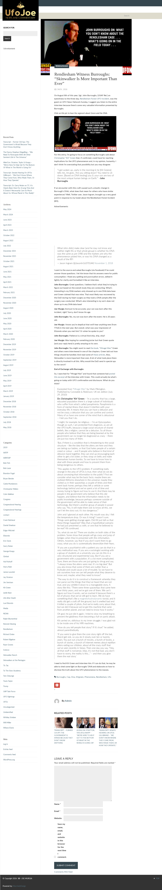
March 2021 (8, 287)
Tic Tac (6, 666)
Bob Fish (6, 463)
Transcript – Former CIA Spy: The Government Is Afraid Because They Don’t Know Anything (63, 737)
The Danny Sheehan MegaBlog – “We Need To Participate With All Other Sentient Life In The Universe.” (18, 154)
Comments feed (9, 755)
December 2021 (9, 251)
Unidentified (8, 712)
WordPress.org (9, 760)
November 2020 (9, 303)
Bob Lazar (7, 468)
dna (73, 677)
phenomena (90, 677)
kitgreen (80, 677)
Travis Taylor (8, 681)
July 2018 (7, 422)
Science (6, 650)
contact (6, 515)
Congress (6, 499)
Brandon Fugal (9, 473)
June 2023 (7, 220)
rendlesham (101, 677)
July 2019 (7, 370)
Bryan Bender (8, 479)
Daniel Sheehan (9, 525)
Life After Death (9, 598)
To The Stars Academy (12, 671)
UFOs (5, 702)
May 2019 (7, 381)
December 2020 (9, 298)
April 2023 (7, 225)
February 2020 (9, 339)
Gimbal (6, 557)
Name (57, 804)
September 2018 (9, 417)
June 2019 (7, 376)
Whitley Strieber (9, 717)
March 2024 (8, 215)
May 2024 (7, 209)
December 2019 (9, 344)
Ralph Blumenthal (10, 619)
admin (68, 701)
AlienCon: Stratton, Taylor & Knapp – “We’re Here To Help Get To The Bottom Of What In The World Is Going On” (86, 737)
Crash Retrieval (9, 520)
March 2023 (8, 230)
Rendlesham (62, 66)
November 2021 (9, 256)
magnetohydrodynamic (91, 599)
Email (57, 811)
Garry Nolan (8, 546)
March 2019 (8, 391)
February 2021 (9, 293)
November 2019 (9, 350)
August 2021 (8, 267)
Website (58, 818)
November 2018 (9, 407)
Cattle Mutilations (10, 484)
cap (68, 677)
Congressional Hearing (12, 505)
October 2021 (8, 261)
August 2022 (8, 241)
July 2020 (7, 313)
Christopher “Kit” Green (64, 158)
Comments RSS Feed (63, 872)
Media (5, 608)
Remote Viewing (9, 624)
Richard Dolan (8, 634)
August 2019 (8, 365)
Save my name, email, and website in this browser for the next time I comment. (62, 840)
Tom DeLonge (8, 676)
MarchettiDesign (19, 886)
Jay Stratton (8, 577)
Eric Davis (7, 541)
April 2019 (7, 386)
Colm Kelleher (8, 494)
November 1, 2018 (104, 263)
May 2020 (7, 324)
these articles (99, 355)
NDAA (5, 614)
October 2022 (8, 235)
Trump (5, 686)
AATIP (5, 453)
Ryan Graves (8, 645)
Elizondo (6, 536)
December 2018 (9, 402)
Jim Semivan (8, 582)
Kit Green (7, 588)
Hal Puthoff (7, 562)
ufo (109, 677)
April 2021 (7, 282)
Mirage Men (79, 389)
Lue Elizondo (8, 603)
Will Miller (7, 723)
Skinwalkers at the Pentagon (14, 660)
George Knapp (8, 551)
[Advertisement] (86, 226)
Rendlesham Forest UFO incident (94, 99)
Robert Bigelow (9, 640)
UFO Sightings (9, 697)
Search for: (9, 28)
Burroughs (61, 677)
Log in (5, 744)
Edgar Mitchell (8, 531)
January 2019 (8, 396)
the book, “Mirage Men (100, 348)
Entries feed (8, 749)
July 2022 (7, 246)
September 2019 (9, 360)
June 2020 (7, 318)
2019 (5, 447)
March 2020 (8, 334)
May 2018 (7, 427)
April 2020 (7, 329)
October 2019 (8, 355)
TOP (157, 878)
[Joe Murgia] (21, 10)
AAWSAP (7, 458)
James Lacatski (9, 572)
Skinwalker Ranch (10, 655)
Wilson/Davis (8, 728)
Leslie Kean (7, 593)
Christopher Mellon (10, 489)
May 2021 (7, 277)
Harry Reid (7, 567)
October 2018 (8, 412)
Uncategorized (8, 707)
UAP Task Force (9, 691)
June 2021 (7, 272)
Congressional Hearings (12, 510)
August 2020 (8, 308)
